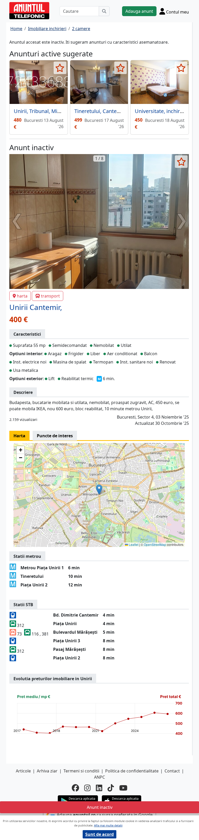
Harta (19, 436)
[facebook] (75, 787)
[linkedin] (99, 787)
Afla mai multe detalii (108, 825)
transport (50, 296)
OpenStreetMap (155, 544)
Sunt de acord (99, 834)
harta (22, 296)
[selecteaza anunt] (60, 68)
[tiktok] (111, 787)
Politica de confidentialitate (132, 771)
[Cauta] (104, 11)
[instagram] (87, 787)
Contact (172, 771)
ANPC (99, 777)
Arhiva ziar (47, 771)
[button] (99, 489)
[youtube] (123, 787)
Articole (23, 771)
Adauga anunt (139, 11)
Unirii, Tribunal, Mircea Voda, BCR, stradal (63, 111)
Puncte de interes (55, 436)
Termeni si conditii (81, 771)
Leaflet (133, 544)
